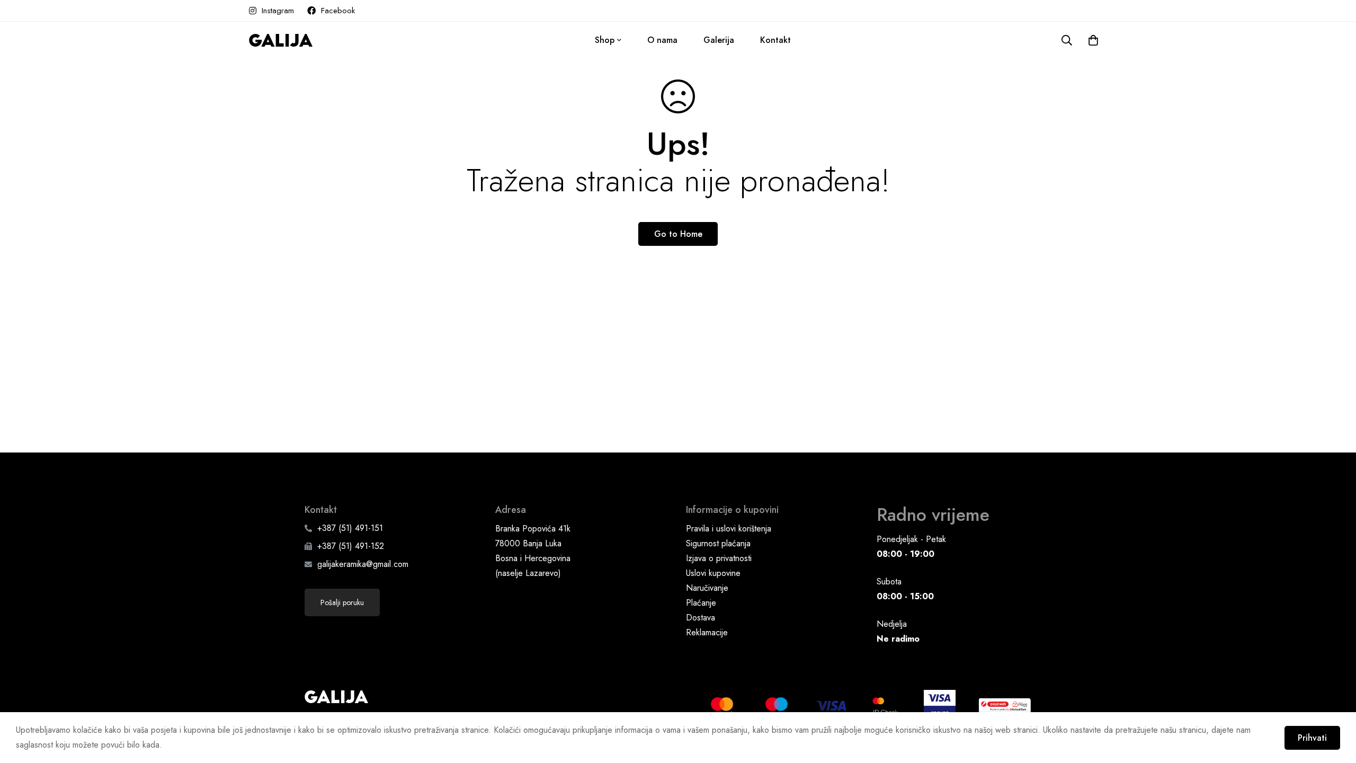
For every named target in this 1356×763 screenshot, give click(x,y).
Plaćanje (701, 603)
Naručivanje (707, 588)
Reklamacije (707, 632)
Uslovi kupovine (713, 573)
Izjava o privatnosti (719, 558)
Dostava (700, 617)
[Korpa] (1093, 40)
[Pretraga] (1067, 40)
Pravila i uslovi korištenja (728, 528)
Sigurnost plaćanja (718, 543)
